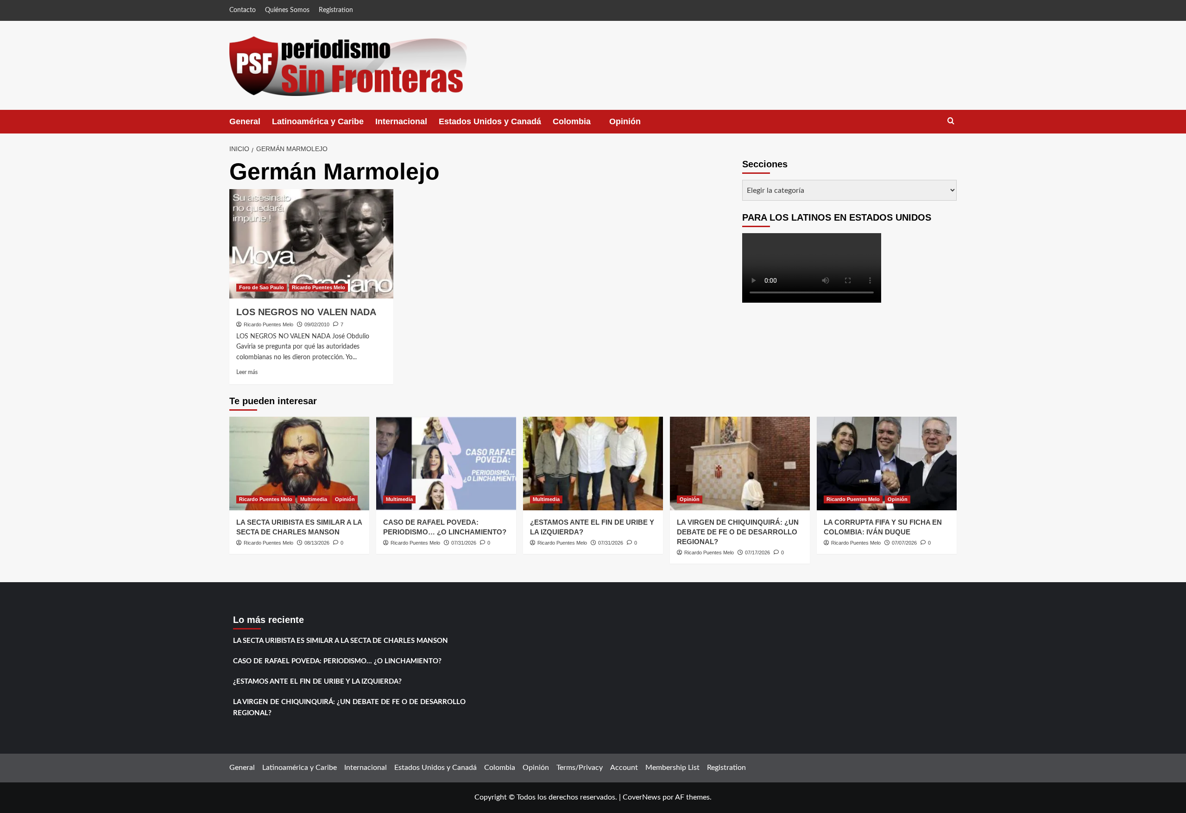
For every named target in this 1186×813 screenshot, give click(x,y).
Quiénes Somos (287, 10)
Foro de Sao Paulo (261, 287)
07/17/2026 (757, 552)
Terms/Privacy (579, 767)
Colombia (581, 125)
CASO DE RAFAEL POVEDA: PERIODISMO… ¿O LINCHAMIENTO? (337, 661)
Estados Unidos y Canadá (490, 121)
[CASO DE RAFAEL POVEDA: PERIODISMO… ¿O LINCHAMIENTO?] (446, 463)
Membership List (672, 767)
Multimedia (313, 499)
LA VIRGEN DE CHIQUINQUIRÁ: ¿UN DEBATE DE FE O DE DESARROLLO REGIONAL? (738, 532)
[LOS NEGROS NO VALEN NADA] (311, 244)
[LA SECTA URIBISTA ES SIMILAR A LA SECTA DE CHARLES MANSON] (299, 463)
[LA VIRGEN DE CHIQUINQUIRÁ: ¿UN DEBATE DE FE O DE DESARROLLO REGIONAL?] (740, 463)
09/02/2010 (316, 324)
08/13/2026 (316, 543)
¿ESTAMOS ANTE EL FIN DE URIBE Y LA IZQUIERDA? (317, 681)
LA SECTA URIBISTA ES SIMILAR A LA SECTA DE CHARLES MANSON (340, 640)
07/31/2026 (463, 543)
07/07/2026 (904, 543)
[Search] (951, 121)
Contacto (242, 10)
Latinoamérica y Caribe (318, 121)
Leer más (247, 372)
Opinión (634, 125)
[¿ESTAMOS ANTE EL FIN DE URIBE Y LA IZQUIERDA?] (593, 463)
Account (624, 767)
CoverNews (642, 797)
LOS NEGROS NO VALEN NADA (306, 312)
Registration (336, 10)
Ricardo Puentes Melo (318, 287)
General (244, 121)
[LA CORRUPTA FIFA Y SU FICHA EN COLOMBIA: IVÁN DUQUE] (887, 463)
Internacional (401, 121)
